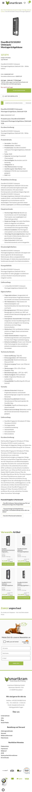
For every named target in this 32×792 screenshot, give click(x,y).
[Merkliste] (25, 3)
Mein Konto (4, 738)
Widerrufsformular (6, 735)
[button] (3, 790)
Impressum (4, 748)
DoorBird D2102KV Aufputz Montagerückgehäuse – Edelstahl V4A (23, 585)
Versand (5, 59)
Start (2, 10)
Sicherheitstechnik (8, 10)
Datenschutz (5, 746)
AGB (2, 753)
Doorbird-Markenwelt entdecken (12, 515)
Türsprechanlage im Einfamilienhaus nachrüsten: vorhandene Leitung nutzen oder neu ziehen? (15, 510)
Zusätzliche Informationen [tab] (14, 103)
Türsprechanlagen (17, 10)
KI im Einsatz (5, 757)
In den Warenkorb (19, 90)
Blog (2, 720)
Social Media (5, 722)
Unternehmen (5, 715)
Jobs (2, 718)
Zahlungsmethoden (7, 731)
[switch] (3, 784)
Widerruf (3, 751)
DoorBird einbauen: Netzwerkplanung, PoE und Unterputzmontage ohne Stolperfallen (16, 503)
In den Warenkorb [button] (8, 564)
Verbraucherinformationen (9, 755)
